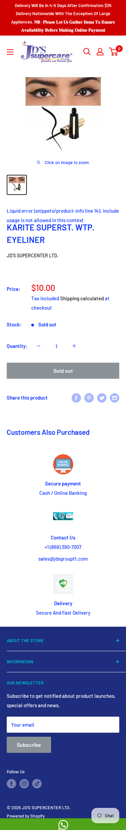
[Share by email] (114, 397)
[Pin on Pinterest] (89, 397)
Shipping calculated (82, 298)
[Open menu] (10, 52)
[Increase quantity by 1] (74, 346)
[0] (114, 52)
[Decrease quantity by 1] (39, 346)
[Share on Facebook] (76, 397)
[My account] (100, 51)
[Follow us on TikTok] (37, 783)
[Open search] (87, 51)
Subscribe (29, 744)
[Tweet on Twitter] (102, 397)
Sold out (63, 370)
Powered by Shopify (26, 816)
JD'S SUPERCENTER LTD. (32, 255)
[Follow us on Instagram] (24, 783)
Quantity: (17, 346)
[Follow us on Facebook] (11, 783)
